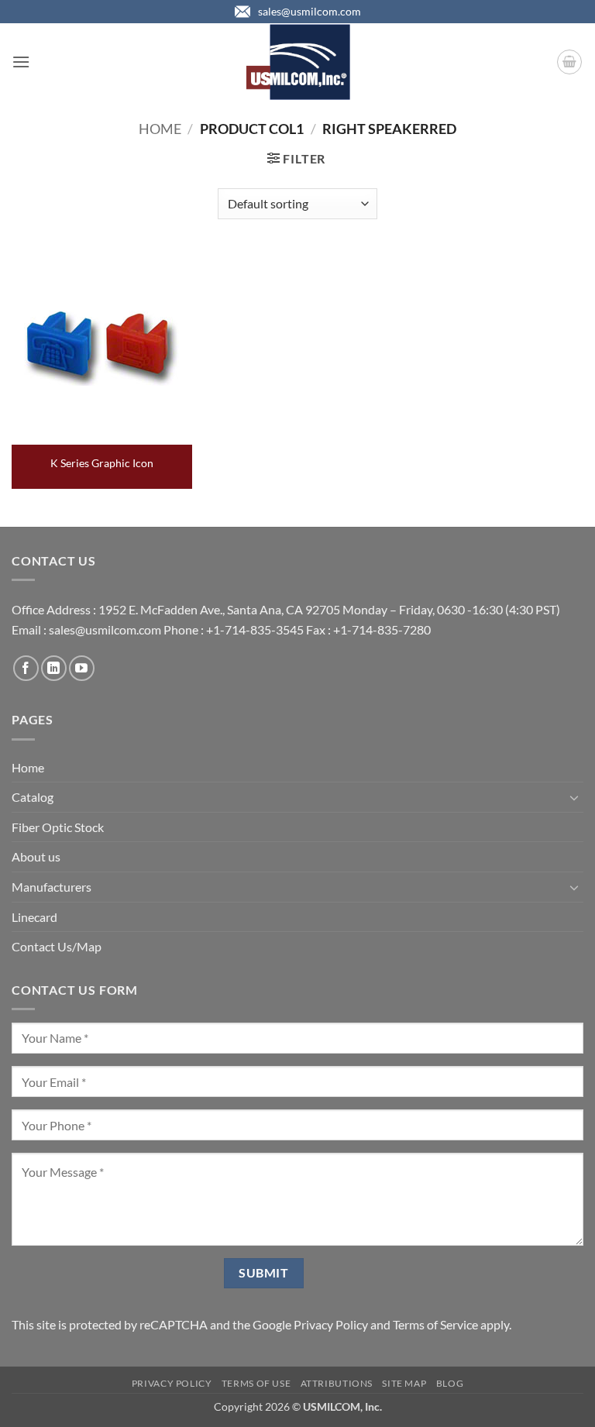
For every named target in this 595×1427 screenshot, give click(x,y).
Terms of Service (435, 1324)
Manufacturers (51, 886)
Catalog (32, 796)
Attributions (337, 1383)
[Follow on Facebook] (26, 668)
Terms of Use (256, 1383)
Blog (449, 1383)
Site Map (404, 1383)
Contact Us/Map (56, 946)
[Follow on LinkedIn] (54, 668)
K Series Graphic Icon (101, 462)
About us (36, 856)
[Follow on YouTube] (82, 668)
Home (160, 128)
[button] (21, 62)
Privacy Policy (331, 1324)
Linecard (34, 916)
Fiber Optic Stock (58, 827)
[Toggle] (574, 797)
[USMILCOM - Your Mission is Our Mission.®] (298, 62)
